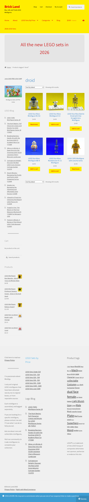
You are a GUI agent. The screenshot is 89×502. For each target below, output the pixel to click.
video (72, 427)
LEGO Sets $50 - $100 (33, 383)
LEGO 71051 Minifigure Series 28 (13, 119)
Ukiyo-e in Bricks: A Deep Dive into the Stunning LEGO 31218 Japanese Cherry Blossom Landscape (14, 152)
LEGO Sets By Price (28, 20)
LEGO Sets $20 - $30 (32, 377)
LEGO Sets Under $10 (33, 372)
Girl (77, 397)
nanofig (74, 412)
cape (77, 374)
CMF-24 (81, 377)
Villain (76, 427)
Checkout (49, 7)
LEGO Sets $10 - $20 (32, 375)
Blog (58, 20)
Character (71, 377)
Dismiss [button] (84, 499)
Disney (77, 388)
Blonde (69, 374)
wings (80, 430)
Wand (70, 430)
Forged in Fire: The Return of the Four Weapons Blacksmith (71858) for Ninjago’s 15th (14, 212)
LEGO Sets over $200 (32, 389)
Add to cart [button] (55, 124)
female (71, 397)
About (15, 20)
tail (83, 423)
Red (76, 416)
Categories (46, 20)
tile (68, 427)
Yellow (69, 434)
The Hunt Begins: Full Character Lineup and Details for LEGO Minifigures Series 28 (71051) (14, 128)
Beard (73, 367)
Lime (74, 406)
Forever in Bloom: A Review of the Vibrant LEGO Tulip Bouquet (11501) (14, 223)
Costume (71, 384)
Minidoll (69, 409)
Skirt (72, 420)
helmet (69, 401)
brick (73, 374)
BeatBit (78, 366)
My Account (58, 7)
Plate (70, 416)
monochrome (76, 409)
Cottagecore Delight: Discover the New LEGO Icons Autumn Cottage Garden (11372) (14, 165)
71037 (68, 366)
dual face (72, 392)
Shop (35, 7)
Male (78, 405)
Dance (77, 385)
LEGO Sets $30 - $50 (32, 380)
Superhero (72, 423)
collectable (72, 380)
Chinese (77, 377)
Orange (79, 412)
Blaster (80, 371)
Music (69, 411)
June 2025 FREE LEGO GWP (13, 79)
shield (69, 420)
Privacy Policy (10, 360)
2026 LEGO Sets (10, 29)
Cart (41, 7)
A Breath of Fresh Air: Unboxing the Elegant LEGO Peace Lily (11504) (14, 200)
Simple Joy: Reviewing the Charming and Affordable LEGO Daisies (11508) (12, 189)
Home (7, 20)
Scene (80, 416)
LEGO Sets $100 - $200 (33, 386)
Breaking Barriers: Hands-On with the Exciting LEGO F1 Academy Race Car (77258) (13, 140)
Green (80, 397)
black (75, 370)
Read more (34, 124)
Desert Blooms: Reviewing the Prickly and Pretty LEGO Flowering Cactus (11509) (14, 177)
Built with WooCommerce (25, 489)
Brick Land (12, 6)
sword (80, 423)
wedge (76, 430)
